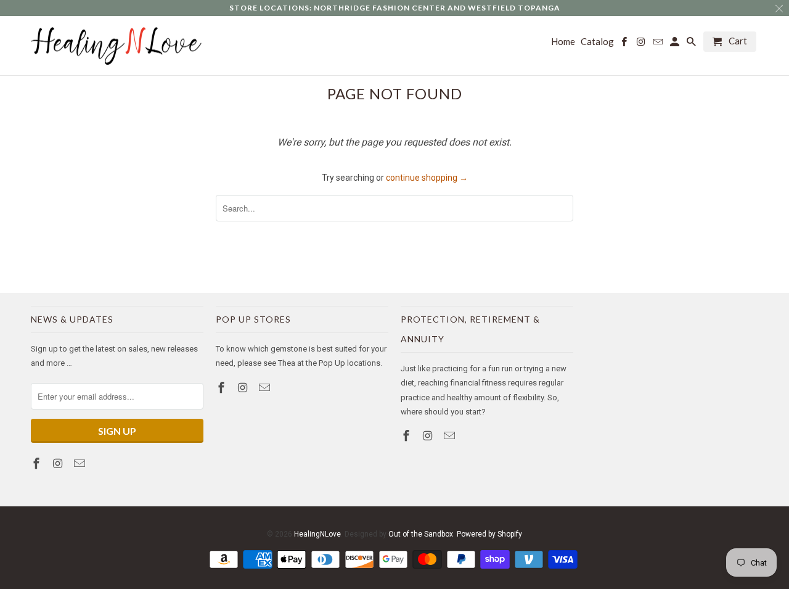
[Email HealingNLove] (81, 463)
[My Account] (675, 44)
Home (563, 41)
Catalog (597, 41)
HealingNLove (317, 534)
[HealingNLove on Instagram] (59, 463)
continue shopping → (427, 178)
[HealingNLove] (117, 46)
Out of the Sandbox (420, 534)
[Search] (692, 44)
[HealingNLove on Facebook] (37, 463)
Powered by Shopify (489, 534)
